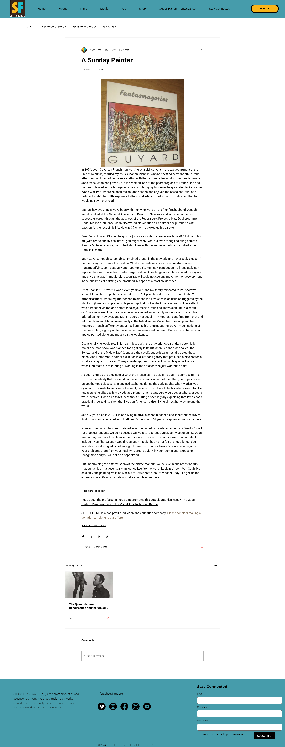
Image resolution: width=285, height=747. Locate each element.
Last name (202, 720)
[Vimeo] (102, 706)
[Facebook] (124, 706)
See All (217, 565)
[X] (136, 706)
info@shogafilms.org (110, 693)
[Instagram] (113, 706)
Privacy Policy (150, 745)
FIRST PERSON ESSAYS (84, 27)
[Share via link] (107, 536)
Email (201, 694)
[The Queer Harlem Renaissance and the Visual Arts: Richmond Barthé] (89, 585)
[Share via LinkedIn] (99, 536)
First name (202, 707)
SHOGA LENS (109, 27)
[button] (63, 8)
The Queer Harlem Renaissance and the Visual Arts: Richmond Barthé (87, 606)
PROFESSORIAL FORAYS (54, 27)
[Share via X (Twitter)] (91, 536)
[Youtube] (147, 706)
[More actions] (202, 50)
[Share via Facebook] (83, 536)
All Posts (31, 27)
